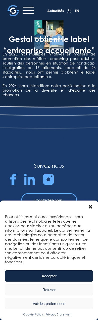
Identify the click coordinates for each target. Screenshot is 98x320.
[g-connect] (69, 11)
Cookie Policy (33, 314)
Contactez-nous (48, 200)
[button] (90, 206)
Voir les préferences (49, 303)
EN (77, 11)
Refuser (49, 290)
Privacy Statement (58, 314)
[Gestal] (13, 10)
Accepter (49, 276)
